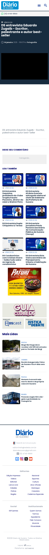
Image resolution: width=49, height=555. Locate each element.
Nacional (35, 475)
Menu (40, 5)
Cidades (13, 488)
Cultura (35, 482)
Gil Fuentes (13, 511)
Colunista (35, 491)
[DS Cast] (13, 323)
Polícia (13, 491)
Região (13, 494)
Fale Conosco (35, 520)
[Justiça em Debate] (36, 323)
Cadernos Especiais (36, 494)
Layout (20, 545)
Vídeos (13, 478)
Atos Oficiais (35, 485)
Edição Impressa (13, 475)
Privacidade (35, 526)
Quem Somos (35, 511)
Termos (35, 514)
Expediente (35, 517)
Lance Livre (13, 485)
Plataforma (19, 548)
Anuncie (35, 523)
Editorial (13, 482)
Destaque (36, 488)
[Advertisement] (24, 104)
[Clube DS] (24, 310)
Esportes (35, 478)
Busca (46, 5)
